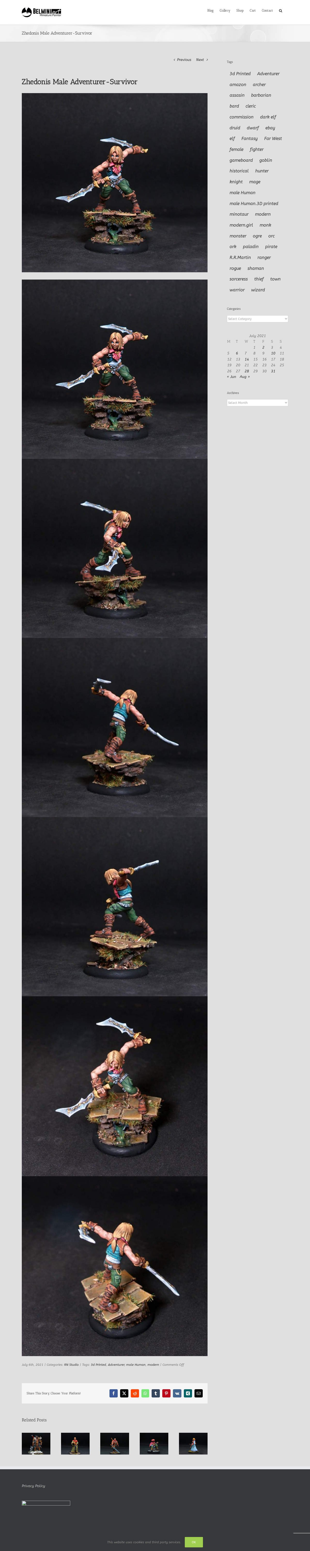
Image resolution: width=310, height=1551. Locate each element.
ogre (257, 236)
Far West (273, 138)
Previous (184, 60)
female (236, 149)
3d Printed (98, 1364)
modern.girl (241, 225)
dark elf (268, 117)
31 (273, 371)
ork (233, 246)
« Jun (231, 377)
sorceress (239, 279)
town (275, 279)
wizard (258, 290)
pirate (271, 246)
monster (238, 236)
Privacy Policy (33, 1486)
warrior (237, 290)
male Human (136, 1364)
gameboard (241, 160)
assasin (237, 95)
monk (265, 225)
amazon (238, 84)
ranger (264, 257)
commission (242, 117)
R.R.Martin (240, 257)
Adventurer (116, 1364)
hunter (262, 171)
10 (273, 353)
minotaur (239, 214)
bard (234, 106)
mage (254, 182)
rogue (235, 268)
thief (259, 279)
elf (232, 138)
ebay (270, 128)
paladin (251, 246)
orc (271, 236)
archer (259, 84)
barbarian (261, 95)
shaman (256, 268)
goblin (265, 160)
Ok (194, 1542)
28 (247, 371)
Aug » (245, 377)
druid (235, 128)
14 (247, 359)
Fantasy (249, 138)
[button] (280, 10)
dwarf (253, 128)
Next (200, 60)
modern (153, 1364)
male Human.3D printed (254, 203)
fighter (257, 149)
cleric (251, 106)
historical (239, 171)
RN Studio (71, 1364)
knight (236, 182)
